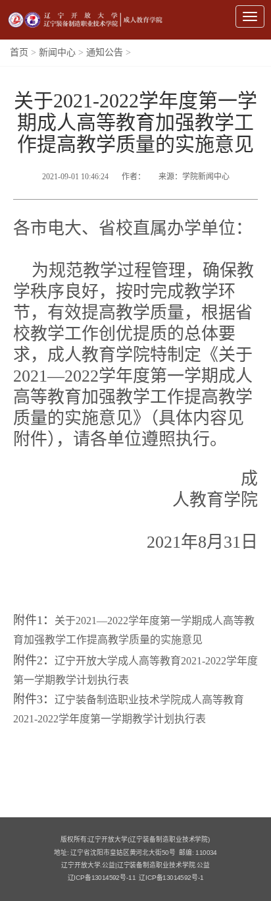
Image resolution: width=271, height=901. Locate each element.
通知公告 (104, 52)
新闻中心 (57, 52)
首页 (19, 52)
